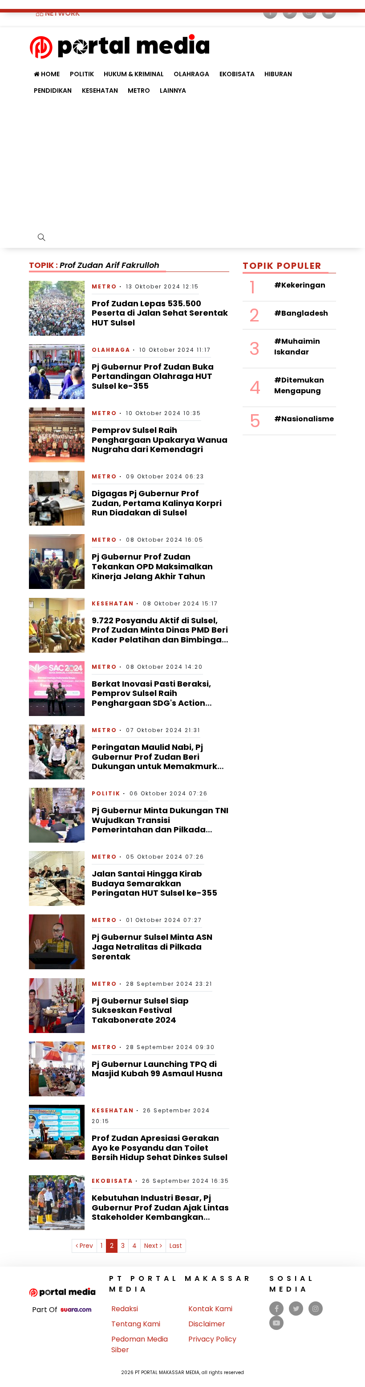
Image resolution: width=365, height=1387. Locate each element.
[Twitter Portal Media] (296, 1309)
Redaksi (124, 1309)
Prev (85, 1245)
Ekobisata (237, 74)
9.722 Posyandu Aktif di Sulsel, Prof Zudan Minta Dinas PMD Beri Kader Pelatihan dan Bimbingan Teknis (160, 635)
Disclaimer (206, 1324)
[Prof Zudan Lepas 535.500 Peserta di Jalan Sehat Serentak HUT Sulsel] (57, 307)
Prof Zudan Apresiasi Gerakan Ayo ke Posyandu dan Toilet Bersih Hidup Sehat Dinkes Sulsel (159, 1147)
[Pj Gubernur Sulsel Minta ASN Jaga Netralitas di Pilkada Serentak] (57, 941)
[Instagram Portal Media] (315, 1309)
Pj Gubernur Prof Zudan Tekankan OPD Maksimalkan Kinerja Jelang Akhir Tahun (152, 566)
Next (152, 1245)
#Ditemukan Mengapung (299, 385)
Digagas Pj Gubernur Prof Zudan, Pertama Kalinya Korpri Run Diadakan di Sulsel (157, 503)
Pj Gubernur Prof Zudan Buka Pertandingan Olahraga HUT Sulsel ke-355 (153, 376)
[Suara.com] (76, 1310)
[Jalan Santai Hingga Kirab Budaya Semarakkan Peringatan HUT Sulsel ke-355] (57, 878)
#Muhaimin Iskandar (297, 346)
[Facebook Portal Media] (277, 1309)
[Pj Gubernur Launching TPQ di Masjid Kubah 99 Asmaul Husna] (57, 1068)
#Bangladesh (301, 313)
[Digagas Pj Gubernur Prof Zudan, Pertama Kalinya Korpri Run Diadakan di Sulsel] (57, 498)
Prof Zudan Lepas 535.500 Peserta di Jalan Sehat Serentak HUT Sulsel (160, 313)
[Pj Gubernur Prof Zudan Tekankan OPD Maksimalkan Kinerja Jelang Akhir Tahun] (57, 561)
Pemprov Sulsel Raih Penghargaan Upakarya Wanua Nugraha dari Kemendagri (159, 439)
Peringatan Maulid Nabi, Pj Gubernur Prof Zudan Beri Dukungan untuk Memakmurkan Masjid (160, 761)
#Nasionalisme (304, 419)
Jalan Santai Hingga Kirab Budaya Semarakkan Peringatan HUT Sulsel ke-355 (154, 883)
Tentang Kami (135, 1324)
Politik (106, 793)
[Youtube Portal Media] (276, 1323)
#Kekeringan (299, 285)
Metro (139, 90)
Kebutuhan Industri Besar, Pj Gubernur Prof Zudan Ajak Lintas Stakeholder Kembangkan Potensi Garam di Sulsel (160, 1212)
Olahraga (191, 74)
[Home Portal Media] (119, 45)
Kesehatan (100, 90)
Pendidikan (53, 90)
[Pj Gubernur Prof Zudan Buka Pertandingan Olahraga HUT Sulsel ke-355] (57, 371)
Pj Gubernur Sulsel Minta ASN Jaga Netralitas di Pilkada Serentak (152, 946)
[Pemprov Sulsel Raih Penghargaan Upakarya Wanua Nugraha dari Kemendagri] (57, 434)
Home (50, 74)
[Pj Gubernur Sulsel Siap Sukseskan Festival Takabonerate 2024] (57, 1005)
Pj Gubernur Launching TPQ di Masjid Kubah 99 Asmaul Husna (157, 1068)
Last (176, 1245)
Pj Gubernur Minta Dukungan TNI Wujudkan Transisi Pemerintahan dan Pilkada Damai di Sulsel (160, 825)
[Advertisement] (182, 165)
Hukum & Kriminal (134, 74)
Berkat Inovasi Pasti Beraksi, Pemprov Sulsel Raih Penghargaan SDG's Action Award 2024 (151, 698)
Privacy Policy (212, 1339)
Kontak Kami (210, 1309)
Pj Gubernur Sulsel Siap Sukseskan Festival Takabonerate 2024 (140, 1010)
